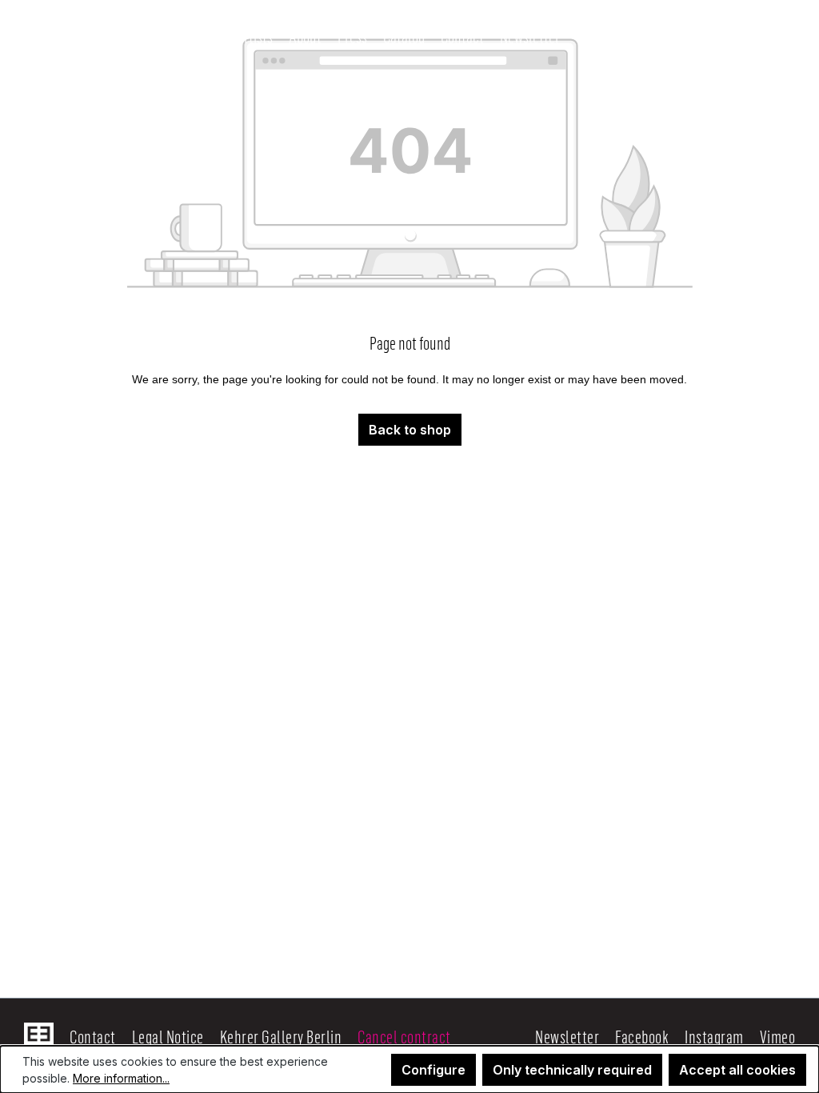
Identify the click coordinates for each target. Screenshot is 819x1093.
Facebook (642, 1036)
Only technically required (572, 1070)
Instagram (714, 1036)
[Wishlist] (685, 36)
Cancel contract (404, 1036)
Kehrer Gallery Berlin (281, 1036)
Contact (93, 1036)
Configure (433, 1070)
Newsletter (567, 1036)
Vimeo (778, 1036)
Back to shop (410, 430)
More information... (121, 1078)
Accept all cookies (737, 1070)
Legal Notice (168, 1036)
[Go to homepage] (110, 36)
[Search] (588, 36)
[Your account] (652, 36)
